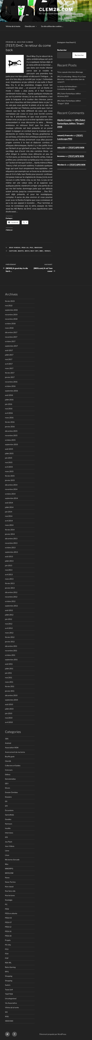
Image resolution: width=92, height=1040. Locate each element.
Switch (7, 985)
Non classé (9, 887)
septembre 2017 (11, 346)
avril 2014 (9, 521)
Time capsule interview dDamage (70, 72)
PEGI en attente (11, 913)
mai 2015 (8, 462)
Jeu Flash (8, 842)
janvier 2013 (10, 588)
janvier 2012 (9, 642)
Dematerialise (10, 779)
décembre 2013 (11, 538)
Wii (6, 1012)
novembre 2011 (11, 651)
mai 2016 (8, 409)
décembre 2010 (11, 695)
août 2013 (9, 556)
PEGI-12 (8, 927)
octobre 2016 (10, 386)
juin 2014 (8, 512)
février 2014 (9, 530)
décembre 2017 (11, 332)
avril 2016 (9, 413)
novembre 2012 (11, 597)
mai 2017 (8, 359)
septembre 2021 (11, 310)
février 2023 (10, 301)
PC (6, 904)
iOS (6, 837)
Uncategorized (10, 998)
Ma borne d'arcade (12, 860)
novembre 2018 (11, 319)
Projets (8, 940)
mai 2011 (8, 678)
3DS (6, 739)
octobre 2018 (10, 323)
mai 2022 (8, 306)
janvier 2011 (9, 691)
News (7, 878)
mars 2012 (9, 633)
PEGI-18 (8, 936)
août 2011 (9, 664)
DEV (7, 783)
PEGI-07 (8, 922)
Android (8, 743)
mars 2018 (9, 328)
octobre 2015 (10, 440)
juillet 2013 (9, 561)
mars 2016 (9, 418)
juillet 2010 (9, 709)
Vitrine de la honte (13, 26)
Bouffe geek (9, 756)
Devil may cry (31, 251)
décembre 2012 (11, 592)
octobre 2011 (10, 655)
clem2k (29, 42)
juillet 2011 (9, 669)
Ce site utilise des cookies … (52, 26)
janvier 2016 (10, 427)
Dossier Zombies (11, 792)
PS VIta (8, 945)
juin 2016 (8, 404)
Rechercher (62, 50)
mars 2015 (9, 471)
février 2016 (9, 422)
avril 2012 (9, 628)
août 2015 (9, 449)
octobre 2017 (10, 341)
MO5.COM (9, 873)
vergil (48, 251)
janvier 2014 (10, 534)
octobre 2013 (10, 547)
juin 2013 (8, 565)
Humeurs (8, 824)
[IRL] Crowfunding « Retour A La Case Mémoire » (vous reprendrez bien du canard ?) (71, 79)
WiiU (7, 1016)
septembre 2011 (11, 660)
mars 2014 (9, 525)
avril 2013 (9, 574)
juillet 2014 (9, 507)
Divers (7, 788)
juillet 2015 (9, 453)
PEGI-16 (25, 247)
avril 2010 (9, 722)
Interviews (9, 833)
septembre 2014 (11, 498)
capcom (13, 251)
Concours (8, 770)
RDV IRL (8, 963)
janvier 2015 (10, 480)
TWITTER (9, 994)
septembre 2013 (11, 552)
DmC (41, 251)
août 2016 (9, 395)
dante (21, 251)
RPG (7, 972)
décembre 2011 (11, 646)
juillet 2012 (9, 615)
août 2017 (9, 350)
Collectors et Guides (12, 765)
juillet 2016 (9, 400)
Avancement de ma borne (15, 752)
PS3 (31, 247)
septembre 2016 (11, 391)
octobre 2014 (10, 494)
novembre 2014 (11, 489)
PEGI (7, 909)
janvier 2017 (9, 377)
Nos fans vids (10, 891)
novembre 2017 (11, 337)
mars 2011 (9, 682)
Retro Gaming (10, 967)
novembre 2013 (11, 543)
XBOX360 (38, 247)
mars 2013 (9, 579)
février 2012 (9, 637)
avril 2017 (9, 364)
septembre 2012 (11, 606)
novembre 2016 (11, 382)
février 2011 (9, 686)
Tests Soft (9, 990)
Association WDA (11, 748)
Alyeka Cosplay (64, 120)
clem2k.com (56, 9)
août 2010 (9, 704)
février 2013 (9, 583)
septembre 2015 (11, 444)
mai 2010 (8, 718)
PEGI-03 (8, 918)
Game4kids (9, 815)
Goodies (8, 819)
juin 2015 (8, 458)
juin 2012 (8, 619)
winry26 (61, 147)
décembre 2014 (11, 485)
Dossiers (8, 797)
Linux (7, 855)
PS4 (6, 954)
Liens (7, 851)
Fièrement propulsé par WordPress (52, 1034)
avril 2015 (9, 467)
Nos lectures (10, 895)
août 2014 (9, 503)
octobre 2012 (10, 601)
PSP (7, 958)
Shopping (8, 976)
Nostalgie (8, 900)
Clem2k (8, 761)
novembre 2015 (11, 435)
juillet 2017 (9, 355)
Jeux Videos (15, 247)
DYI (6, 806)
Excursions (9, 810)
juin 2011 (8, 673)
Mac (7, 864)
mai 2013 (8, 570)
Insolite (8, 828)
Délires (7, 774)
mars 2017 (9, 368)
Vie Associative (11, 1003)
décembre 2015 (11, 431)
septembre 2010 (11, 700)
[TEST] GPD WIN (76, 147)
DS (6, 801)
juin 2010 (8, 713)
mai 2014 (8, 516)
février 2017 (9, 373)
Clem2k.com (30, 26)
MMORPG (9, 869)
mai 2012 (8, 624)
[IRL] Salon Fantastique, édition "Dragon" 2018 (71, 123)
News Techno (10, 882)
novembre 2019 (11, 315)
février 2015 (9, 476)
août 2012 (9, 610)
